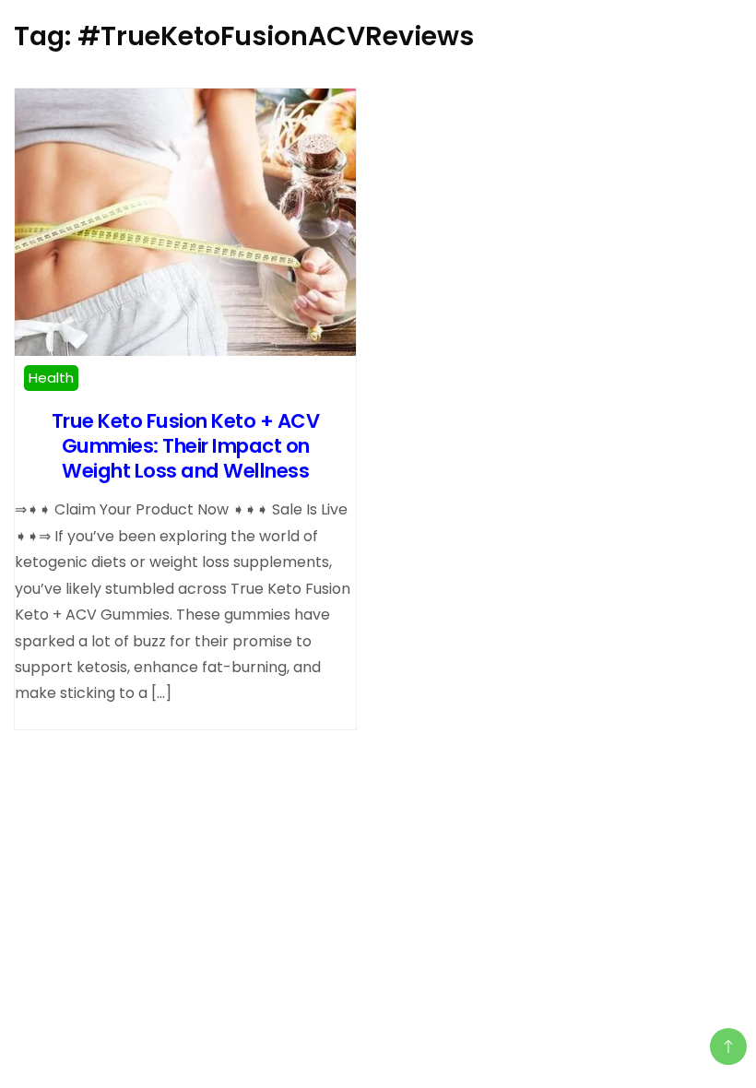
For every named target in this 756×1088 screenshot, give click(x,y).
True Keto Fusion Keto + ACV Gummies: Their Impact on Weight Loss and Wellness (186, 445)
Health (51, 377)
